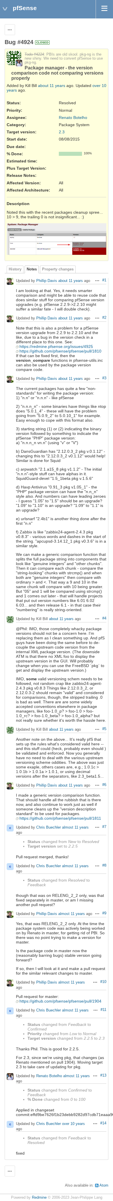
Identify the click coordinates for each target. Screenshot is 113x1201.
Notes (32, 269)
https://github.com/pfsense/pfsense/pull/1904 (60, 1001)
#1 (104, 280)
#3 (104, 378)
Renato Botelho (73, 117)
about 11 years (51, 85)
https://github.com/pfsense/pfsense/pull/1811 (60, 818)
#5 (104, 729)
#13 (103, 1075)
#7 (104, 827)
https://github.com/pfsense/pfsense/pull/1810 (60, 351)
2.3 (62, 132)
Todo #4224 (34, 54)
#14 (103, 1123)
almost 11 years (75, 827)
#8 (104, 865)
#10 (103, 982)
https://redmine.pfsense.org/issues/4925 (56, 346)
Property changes (58, 269)
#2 (104, 318)
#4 (104, 618)
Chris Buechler (48, 827)
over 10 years (73, 1124)
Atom (103, 1185)
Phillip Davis (46, 281)
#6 (104, 785)
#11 (103, 1010)
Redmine (39, 1198)
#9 (104, 913)
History (15, 269)
